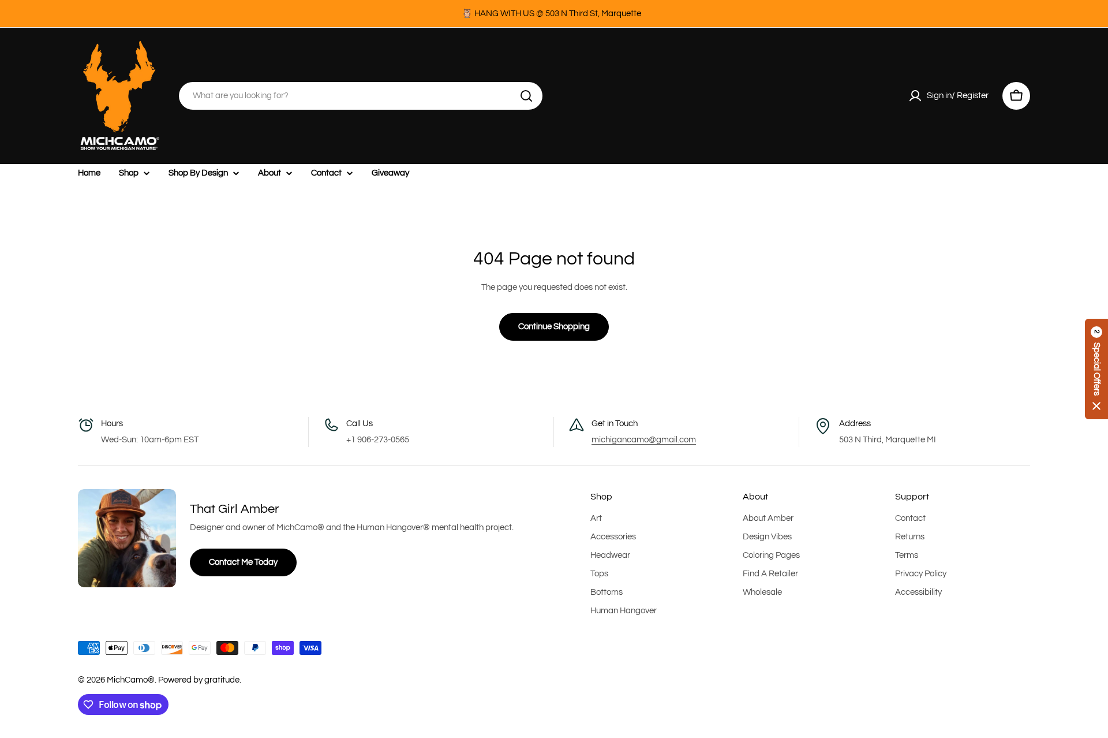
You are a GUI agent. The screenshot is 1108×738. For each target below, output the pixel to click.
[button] (1096, 369)
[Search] (526, 96)
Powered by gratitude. (199, 680)
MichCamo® (131, 680)
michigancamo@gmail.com (644, 439)
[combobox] (360, 96)
